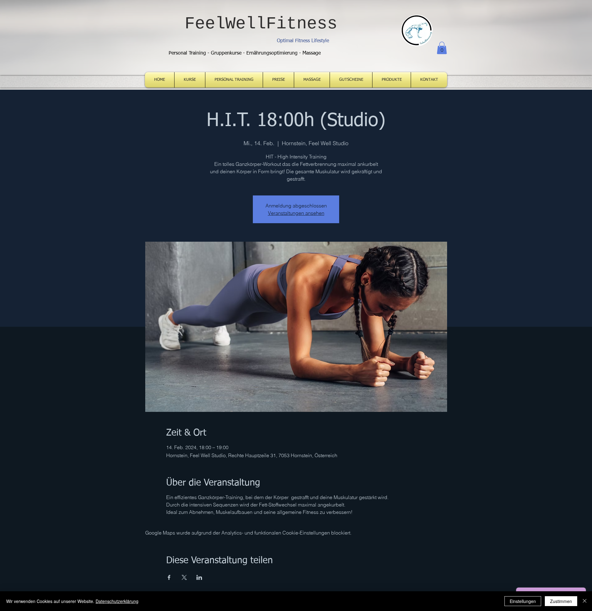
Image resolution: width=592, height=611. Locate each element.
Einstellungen (523, 601)
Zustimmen (561, 601)
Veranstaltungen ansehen (296, 213)
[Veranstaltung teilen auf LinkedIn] (199, 577)
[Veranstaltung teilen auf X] (184, 577)
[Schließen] (584, 601)
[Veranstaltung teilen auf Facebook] (169, 577)
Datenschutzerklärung (117, 601)
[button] (442, 48)
